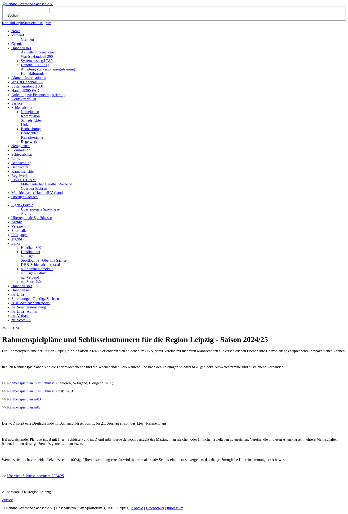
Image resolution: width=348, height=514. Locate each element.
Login (18, 23)
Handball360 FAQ (35, 65)
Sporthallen (19, 230)
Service (16, 103)
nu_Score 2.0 (31, 282)
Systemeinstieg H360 (37, 61)
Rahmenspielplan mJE (23, 407)
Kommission (30, 116)
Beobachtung (31, 129)
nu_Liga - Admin (34, 273)
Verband (17, 35)
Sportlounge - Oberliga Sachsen (44, 260)
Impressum (175, 508)
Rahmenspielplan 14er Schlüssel (31, 391)
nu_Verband (30, 277)
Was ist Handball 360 (37, 56)
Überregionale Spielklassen (41, 209)
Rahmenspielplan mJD (24, 399)
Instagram (43, 23)
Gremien (27, 39)
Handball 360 (31, 248)
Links (25, 125)
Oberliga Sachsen (34, 188)
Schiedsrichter (23, 107)
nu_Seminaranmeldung (38, 269)
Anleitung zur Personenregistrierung (48, 69)
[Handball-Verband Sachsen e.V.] (27, 4)
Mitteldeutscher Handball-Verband (46, 184)
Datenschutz (155, 508)
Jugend (16, 239)
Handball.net (30, 252)
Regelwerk (29, 142)
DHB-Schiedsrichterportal (40, 265)
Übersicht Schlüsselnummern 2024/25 (35, 476)
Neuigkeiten (30, 112)
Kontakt (8, 23)
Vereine (17, 226)
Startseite (29, 23)
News (15, 31)
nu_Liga (27, 256)
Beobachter (29, 133)
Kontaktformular (33, 73)
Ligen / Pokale (22, 205)
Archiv (26, 213)
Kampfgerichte (32, 137)
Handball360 (21, 48)
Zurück (7, 500)
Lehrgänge (19, 235)
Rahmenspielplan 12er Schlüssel (31, 383)
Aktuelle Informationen (38, 52)
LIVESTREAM (23, 180)
